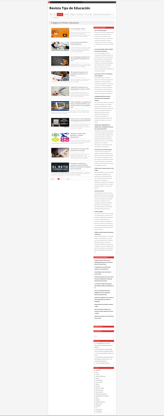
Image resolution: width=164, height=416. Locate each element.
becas (97, 372)
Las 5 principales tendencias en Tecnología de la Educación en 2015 (80, 58)
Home (54, 14)
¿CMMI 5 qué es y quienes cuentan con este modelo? (104, 169)
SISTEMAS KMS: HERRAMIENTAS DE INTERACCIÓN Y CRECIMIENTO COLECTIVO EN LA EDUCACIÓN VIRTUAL (103, 127)
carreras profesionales (100, 376)
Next (68, 179)
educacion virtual (99, 390)
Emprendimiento (99, 392)
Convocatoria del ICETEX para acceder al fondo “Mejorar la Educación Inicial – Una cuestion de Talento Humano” (103, 359)
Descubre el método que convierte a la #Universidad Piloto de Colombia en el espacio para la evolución (80, 166)
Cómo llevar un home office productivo (103, 149)
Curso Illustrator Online (77, 29)
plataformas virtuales (100, 401)
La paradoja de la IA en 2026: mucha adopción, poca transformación (102, 268)
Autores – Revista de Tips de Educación (102, 14)
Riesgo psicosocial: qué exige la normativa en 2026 (103, 305)
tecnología (66, 14)
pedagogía (72, 14)
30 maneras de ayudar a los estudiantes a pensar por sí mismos (79, 73)
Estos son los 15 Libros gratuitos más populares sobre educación (80, 119)
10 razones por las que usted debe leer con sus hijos (79, 149)
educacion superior (100, 388)
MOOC (97, 398)
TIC (96, 407)
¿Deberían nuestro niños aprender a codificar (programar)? (78, 135)
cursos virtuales (88, 14)
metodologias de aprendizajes (102, 396)
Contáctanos (56, 17)
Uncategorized (99, 409)
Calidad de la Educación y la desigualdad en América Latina (80, 88)
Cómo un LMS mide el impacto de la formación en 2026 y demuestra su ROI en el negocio (103, 311)
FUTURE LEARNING (98, 211)
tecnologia (98, 405)
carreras (97, 374)
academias (98, 370)
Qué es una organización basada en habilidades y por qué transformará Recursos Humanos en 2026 (102, 292)
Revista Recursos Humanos (101, 257)
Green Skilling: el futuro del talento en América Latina (102, 273)
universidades (80, 14)
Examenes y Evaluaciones (101, 394)
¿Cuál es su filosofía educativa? (102, 363)
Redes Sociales (99, 403)
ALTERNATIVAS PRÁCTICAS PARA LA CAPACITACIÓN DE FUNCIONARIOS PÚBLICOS (102, 98)
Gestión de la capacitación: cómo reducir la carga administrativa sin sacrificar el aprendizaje (103, 299)
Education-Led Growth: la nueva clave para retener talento (103, 317)
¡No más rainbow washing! (100, 30)
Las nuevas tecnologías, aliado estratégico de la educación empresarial (103, 50)
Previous (52, 179)
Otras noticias (98, 331)
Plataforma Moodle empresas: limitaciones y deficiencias (103, 233)
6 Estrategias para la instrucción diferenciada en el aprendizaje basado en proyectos (103, 345)
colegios (97, 378)
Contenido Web (99, 380)
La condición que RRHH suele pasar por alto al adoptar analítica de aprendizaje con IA (104, 285)
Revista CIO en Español (100, 27)
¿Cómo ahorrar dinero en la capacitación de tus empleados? (103, 74)
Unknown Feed (98, 326)
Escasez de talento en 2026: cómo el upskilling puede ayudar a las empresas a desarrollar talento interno (103, 262)
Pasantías (98, 400)
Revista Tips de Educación (69, 8)
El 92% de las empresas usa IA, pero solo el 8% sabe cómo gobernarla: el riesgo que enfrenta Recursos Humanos (103, 278)
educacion (98, 386)
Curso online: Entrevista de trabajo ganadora (78, 43)
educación (60, 14)
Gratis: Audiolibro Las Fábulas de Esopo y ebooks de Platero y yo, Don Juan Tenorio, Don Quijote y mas (80, 104)
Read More (85, 36)
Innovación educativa (99, 191)
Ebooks (97, 384)
